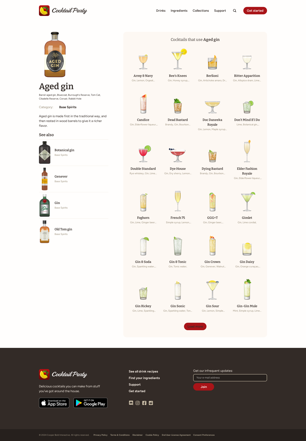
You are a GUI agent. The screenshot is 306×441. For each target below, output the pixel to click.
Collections (201, 10)
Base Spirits (67, 107)
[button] (195, 326)
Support (220, 10)
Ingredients (179, 10)
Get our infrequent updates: (213, 371)
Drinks (160, 10)
